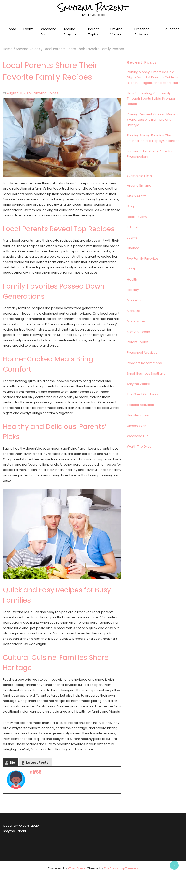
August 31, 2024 (19, 93)
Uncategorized (139, 415)
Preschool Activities (142, 32)
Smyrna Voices (116, 32)
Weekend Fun (48, 32)
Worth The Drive (139, 446)
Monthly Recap (138, 331)
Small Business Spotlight (146, 373)
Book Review (137, 216)
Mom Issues (136, 321)
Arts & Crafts (136, 196)
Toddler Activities (140, 404)
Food (131, 269)
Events (28, 29)
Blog (130, 206)
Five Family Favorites (143, 258)
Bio (12, 762)
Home (11, 29)
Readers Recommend (144, 363)
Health (132, 279)
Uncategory (136, 425)
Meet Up (133, 310)
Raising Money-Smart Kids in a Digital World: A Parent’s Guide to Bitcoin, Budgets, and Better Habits (153, 77)
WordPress (76, 868)
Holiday (133, 290)
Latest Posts (37, 762)
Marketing (135, 300)
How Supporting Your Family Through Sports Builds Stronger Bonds (151, 98)
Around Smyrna (70, 32)
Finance (133, 248)
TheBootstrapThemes (121, 868)
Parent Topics (93, 32)
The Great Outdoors (142, 394)
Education (171, 29)
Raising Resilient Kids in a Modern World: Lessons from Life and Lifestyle (153, 119)
